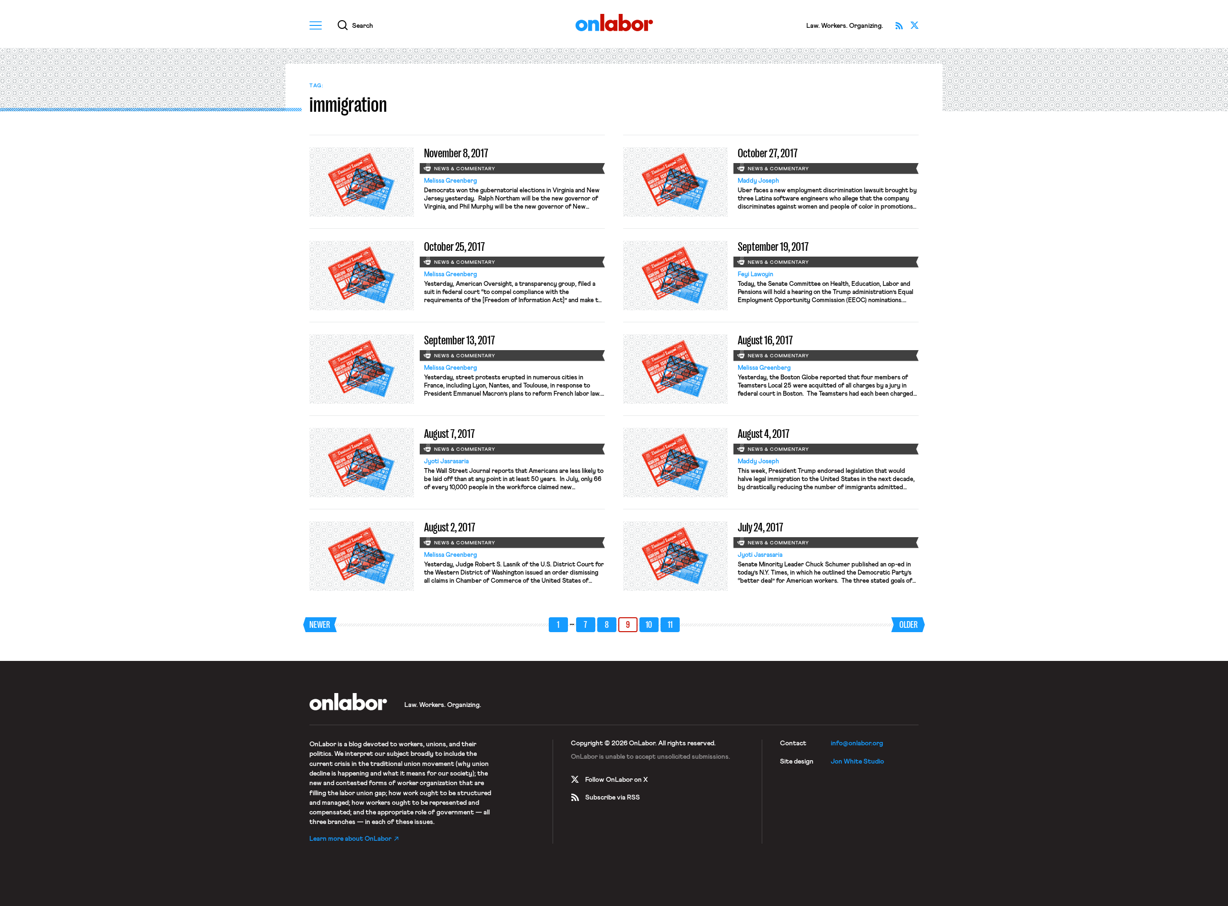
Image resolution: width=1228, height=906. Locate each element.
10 (649, 624)
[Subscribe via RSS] (899, 25)
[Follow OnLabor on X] (914, 25)
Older (908, 624)
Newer (319, 624)
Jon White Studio (857, 761)
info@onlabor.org (857, 743)
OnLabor (614, 23)
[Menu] (315, 25)
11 (670, 624)
